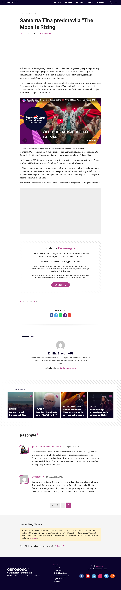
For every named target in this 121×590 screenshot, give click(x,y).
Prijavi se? (59, 546)
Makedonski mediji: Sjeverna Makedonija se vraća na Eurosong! (73, 412)
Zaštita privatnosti (61, 576)
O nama (57, 567)
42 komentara (45, 33)
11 (110, 396)
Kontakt (57, 581)
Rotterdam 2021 (27, 301)
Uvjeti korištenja (60, 573)
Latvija (37, 301)
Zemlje (90, 2)
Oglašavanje (59, 579)
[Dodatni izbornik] (116, 2)
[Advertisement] (60, 50)
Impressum (58, 570)
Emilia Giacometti (68, 368)
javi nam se (33, 538)
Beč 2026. (57, 2)
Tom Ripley (38, 477)
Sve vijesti (101, 2)
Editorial (69, 2)
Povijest (80, 2)
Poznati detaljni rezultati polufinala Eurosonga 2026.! (98, 412)
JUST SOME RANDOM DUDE (46, 446)
